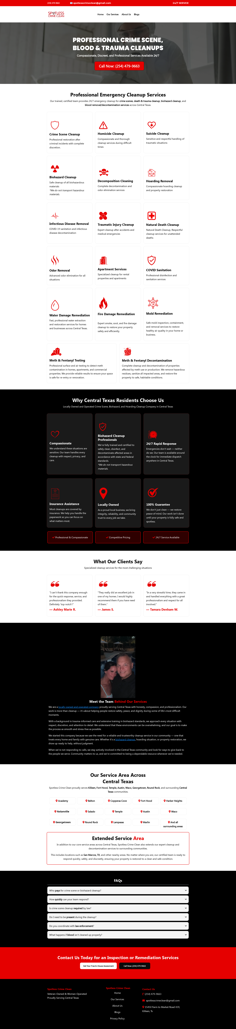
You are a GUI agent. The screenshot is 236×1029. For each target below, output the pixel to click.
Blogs (117, 1012)
